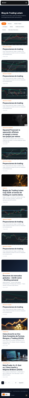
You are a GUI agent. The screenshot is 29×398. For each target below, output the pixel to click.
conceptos (4, 26)
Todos (3, 23)
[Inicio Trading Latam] (4, 3)
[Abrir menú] (26, 2)
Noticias (10, 23)
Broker (11, 26)
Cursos (12, 395)
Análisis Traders (17, 23)
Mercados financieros (13, 29)
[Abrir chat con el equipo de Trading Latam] (26, 395)
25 (15, 382)
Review (4, 29)
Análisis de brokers (20, 26)
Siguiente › (21, 382)
